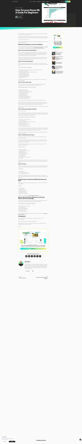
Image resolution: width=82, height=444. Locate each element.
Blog (18, 7)
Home (16, 7)
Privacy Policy (6, 439)
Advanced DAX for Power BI (33, 195)
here (27, 53)
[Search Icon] (61, 1)
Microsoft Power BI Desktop (38, 47)
